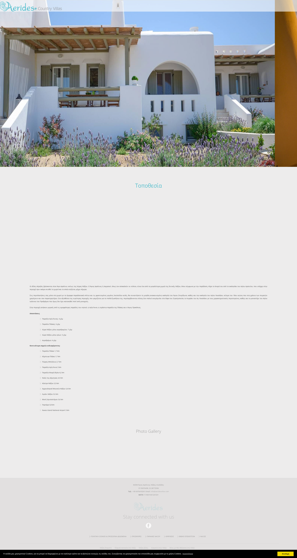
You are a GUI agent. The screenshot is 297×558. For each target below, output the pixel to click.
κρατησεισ (170, 536)
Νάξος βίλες (143, 548)
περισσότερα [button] (187, 554)
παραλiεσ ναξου (153, 536)
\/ (148, 160)
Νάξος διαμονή (106, 548)
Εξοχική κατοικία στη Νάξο (125, 548)
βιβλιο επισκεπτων (187, 536)
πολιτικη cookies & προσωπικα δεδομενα (108, 536)
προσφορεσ (136, 536)
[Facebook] (148, 525)
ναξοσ (203, 536)
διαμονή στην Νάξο (159, 548)
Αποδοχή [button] (285, 554)
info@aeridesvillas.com (160, 491)
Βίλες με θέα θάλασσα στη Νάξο (182, 548)
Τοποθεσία (37, 6)
